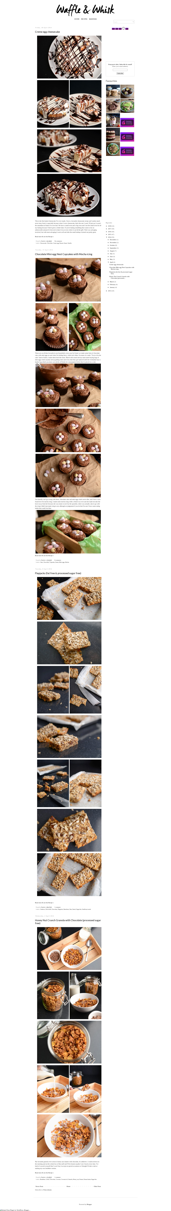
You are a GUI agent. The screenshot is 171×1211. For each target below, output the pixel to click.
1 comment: (58, 907)
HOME (76, 19)
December (113, 239)
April (111, 262)
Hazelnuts (66, 909)
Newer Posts (39, 1186)
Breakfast (42, 1179)
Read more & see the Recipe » (44, 236)
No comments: (58, 241)
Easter (65, 243)
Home (68, 1186)
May (111, 259)
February (113, 284)
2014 (110, 237)
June (111, 256)
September (113, 248)
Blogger (89, 1204)
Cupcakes (52, 562)
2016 (110, 231)
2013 (110, 291)
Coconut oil (64, 1179)
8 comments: (58, 560)
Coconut (58, 1179)
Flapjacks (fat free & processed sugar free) (58, 573)
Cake (41, 562)
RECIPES (84, 19)
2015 (110, 234)
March (112, 282)
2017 (110, 229)
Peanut (81, 1179)
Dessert (61, 243)
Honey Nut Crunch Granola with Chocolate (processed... (119, 277)
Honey (74, 1179)
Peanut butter (87, 1179)
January (112, 287)
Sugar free (79, 909)
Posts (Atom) (47, 1190)
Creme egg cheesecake (47, 31)
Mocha (67, 562)
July (111, 253)
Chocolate (50, 243)
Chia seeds (48, 909)
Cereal (47, 1179)
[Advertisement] (120, 45)
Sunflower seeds (86, 909)
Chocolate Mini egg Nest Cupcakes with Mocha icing (63, 254)
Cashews (42, 909)
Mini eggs (62, 562)
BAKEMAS (93, 19)
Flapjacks (60, 909)
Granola (70, 1179)
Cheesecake (43, 243)
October (112, 245)
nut (78, 1179)
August (112, 251)
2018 (110, 226)
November (113, 242)
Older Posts (97, 1186)
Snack (74, 909)
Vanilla (70, 243)
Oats (70, 909)
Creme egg (56, 243)
